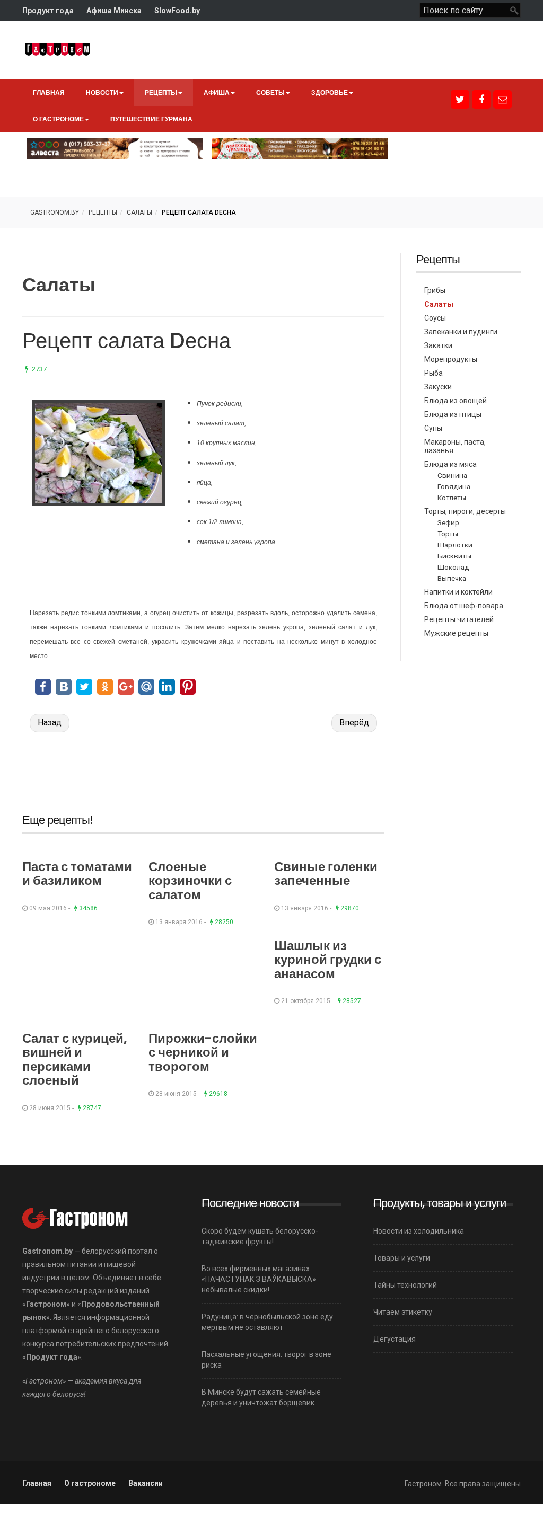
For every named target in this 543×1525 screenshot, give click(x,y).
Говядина (453, 486)
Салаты (139, 212)
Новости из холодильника (418, 1231)
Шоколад (453, 567)
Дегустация (394, 1339)
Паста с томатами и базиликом (77, 873)
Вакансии (145, 1483)
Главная (49, 92)
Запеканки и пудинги (460, 331)
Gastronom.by (54, 212)
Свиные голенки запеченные (326, 873)
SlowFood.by (177, 10)
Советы (270, 92)
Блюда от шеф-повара (463, 605)
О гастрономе (58, 118)
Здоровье (329, 92)
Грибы (434, 290)
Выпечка (451, 578)
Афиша (217, 92)
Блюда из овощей (455, 400)
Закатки (438, 345)
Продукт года (48, 10)
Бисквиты (454, 556)
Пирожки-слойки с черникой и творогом (202, 1052)
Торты (447, 533)
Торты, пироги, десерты (465, 511)
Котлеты (451, 497)
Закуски (438, 387)
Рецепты (161, 92)
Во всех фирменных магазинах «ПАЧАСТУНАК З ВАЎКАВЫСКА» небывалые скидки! (259, 1279)
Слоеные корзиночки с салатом (190, 880)
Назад (50, 722)
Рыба (433, 373)
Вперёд (354, 722)
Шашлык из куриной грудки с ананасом (327, 959)
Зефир (448, 522)
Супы (433, 428)
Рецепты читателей (459, 619)
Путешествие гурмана (151, 118)
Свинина (452, 475)
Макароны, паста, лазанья (455, 446)
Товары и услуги (401, 1258)
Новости (102, 92)
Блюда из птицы (452, 414)
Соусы (435, 318)
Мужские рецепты (456, 633)
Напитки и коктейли (458, 592)
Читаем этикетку (402, 1312)
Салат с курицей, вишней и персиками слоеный (74, 1059)
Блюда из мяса (450, 464)
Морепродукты (450, 359)
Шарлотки (454, 544)
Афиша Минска (114, 10)
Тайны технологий (405, 1285)
